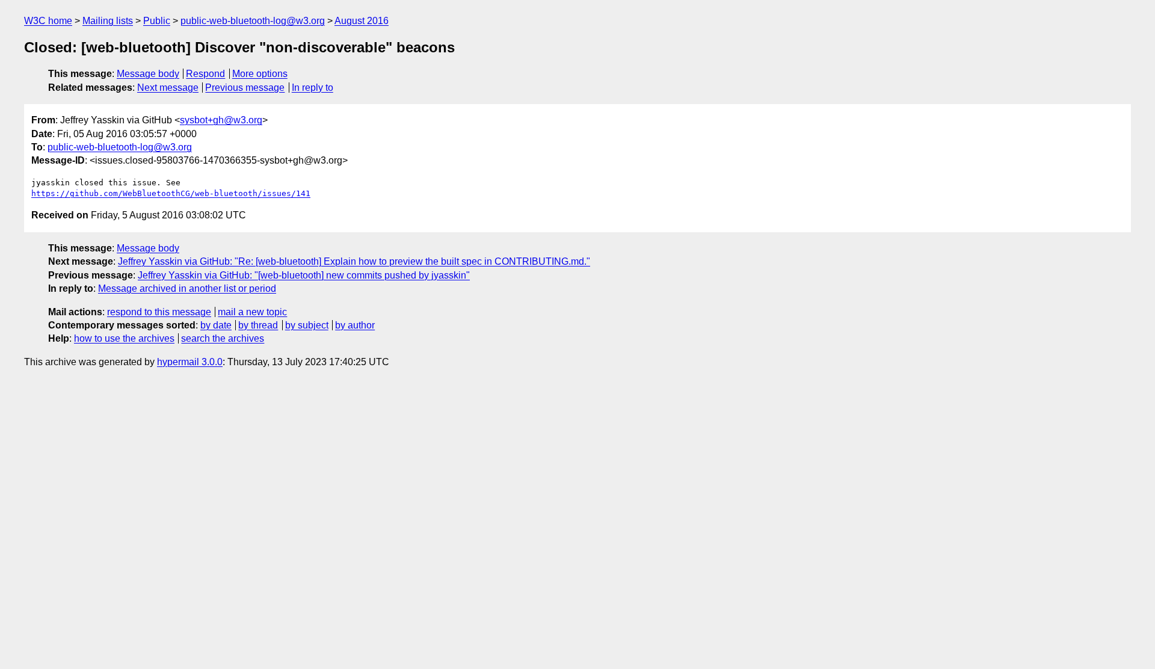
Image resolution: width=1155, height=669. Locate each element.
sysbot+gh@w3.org (221, 120)
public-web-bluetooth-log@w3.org (252, 21)
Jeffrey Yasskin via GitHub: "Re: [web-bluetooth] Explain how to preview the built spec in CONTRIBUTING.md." (354, 261)
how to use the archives (124, 338)
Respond (205, 74)
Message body (148, 74)
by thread (258, 325)
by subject (306, 325)
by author (355, 325)
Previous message (245, 87)
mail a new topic (252, 312)
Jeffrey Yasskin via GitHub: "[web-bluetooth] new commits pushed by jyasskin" (304, 275)
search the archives (222, 338)
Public (156, 21)
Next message (168, 87)
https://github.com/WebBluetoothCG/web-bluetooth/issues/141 (170, 193)
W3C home (48, 21)
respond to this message (159, 312)
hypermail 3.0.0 (190, 362)
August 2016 (361, 21)
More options (260, 74)
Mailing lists (107, 21)
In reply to (312, 87)
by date (216, 325)
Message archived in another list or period (187, 288)
